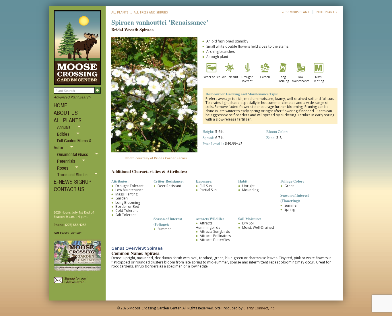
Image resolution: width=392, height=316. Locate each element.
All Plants (120, 12)
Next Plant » (327, 12)
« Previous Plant (296, 12)
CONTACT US (69, 189)
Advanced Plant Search (72, 97)
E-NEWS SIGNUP (73, 181)
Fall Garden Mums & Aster (73, 144)
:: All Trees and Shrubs (148, 12)
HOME (60, 105)
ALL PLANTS (67, 120)
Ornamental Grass (73, 154)
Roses (63, 168)
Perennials (66, 161)
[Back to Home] (77, 82)
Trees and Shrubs (73, 174)
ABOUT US (66, 113)
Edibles (64, 134)
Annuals (64, 127)
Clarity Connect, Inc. (259, 308)
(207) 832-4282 (75, 224)
